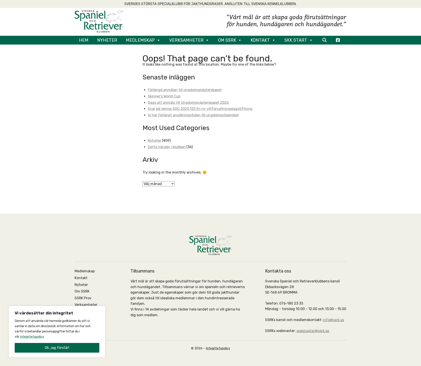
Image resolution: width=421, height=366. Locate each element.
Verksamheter (186, 40)
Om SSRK (227, 40)
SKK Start (295, 40)
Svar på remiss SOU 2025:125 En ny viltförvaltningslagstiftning (200, 109)
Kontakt (260, 40)
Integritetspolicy (218, 348)
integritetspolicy (32, 337)
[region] (57, 331)
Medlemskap (140, 40)
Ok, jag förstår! (57, 348)
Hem (83, 40)
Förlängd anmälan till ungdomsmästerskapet (185, 90)
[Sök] (324, 40)
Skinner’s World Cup (164, 96)
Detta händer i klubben (167, 147)
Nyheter (107, 40)
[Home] (99, 21)
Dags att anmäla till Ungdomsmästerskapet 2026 (188, 102)
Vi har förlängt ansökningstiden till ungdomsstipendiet (193, 115)
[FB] (338, 40)
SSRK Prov (83, 298)
